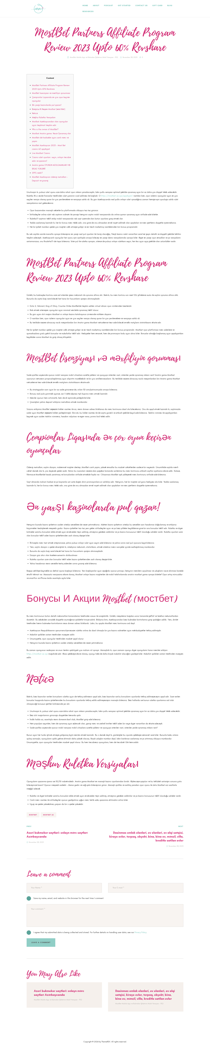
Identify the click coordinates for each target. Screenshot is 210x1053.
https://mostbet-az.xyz (37, 654)
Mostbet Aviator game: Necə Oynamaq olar (51, 133)
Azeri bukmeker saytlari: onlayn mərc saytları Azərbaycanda (59, 993)
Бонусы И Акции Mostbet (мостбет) (48, 109)
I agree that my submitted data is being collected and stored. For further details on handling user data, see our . (90, 932)
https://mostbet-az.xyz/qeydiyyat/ (117, 196)
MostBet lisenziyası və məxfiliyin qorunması (51, 93)
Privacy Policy (140, 932)
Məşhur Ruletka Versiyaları (43, 117)
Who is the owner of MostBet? (45, 129)
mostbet (33, 815)
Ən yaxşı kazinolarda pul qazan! (46, 105)
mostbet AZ (48, 815)
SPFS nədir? (37, 173)
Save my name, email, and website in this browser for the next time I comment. (68, 898)
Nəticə (35, 113)
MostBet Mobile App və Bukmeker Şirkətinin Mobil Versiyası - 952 (94, 57)
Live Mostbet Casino (41, 153)
